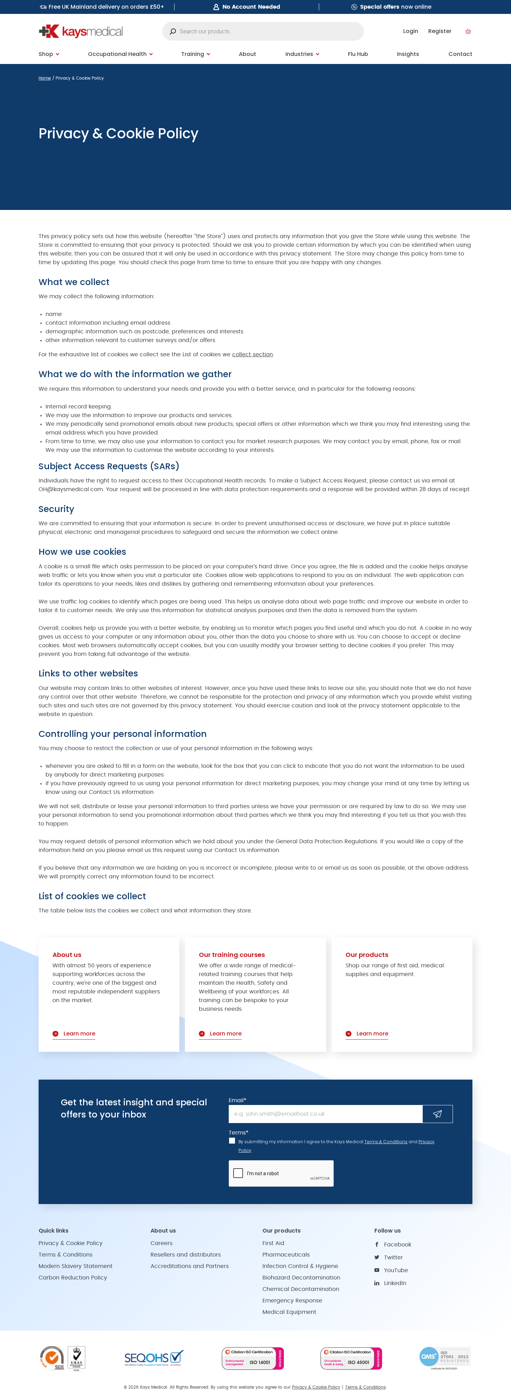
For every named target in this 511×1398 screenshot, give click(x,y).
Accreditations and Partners (190, 1266)
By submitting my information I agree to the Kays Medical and (336, 1146)
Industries (299, 54)
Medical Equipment (289, 1312)
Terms (239, 1133)
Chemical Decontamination (300, 1289)
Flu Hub (358, 54)
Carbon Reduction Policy (73, 1278)
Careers (161, 1243)
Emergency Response (292, 1300)
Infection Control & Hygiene (300, 1266)
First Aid (273, 1243)
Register (440, 31)
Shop (46, 54)
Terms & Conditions (385, 1142)
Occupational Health (117, 54)
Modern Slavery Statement (76, 1266)
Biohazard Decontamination (301, 1278)
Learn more (79, 1034)
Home (45, 78)
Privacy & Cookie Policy (71, 1243)
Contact (460, 54)
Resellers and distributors (186, 1255)
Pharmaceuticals (286, 1255)
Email (237, 1100)
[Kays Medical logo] (81, 31)
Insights (408, 54)
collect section (252, 354)
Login (410, 31)
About (247, 54)
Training (192, 54)
